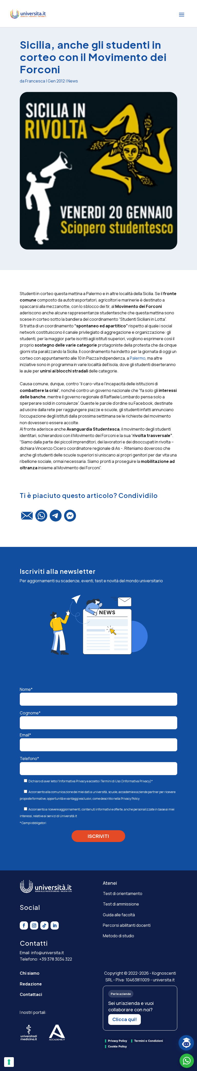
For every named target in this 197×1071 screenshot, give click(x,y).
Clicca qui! (124, 1019)
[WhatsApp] (41, 517)
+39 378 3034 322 (55, 959)
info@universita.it (47, 952)
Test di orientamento (122, 893)
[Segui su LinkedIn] (55, 925)
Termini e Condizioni (148, 1041)
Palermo (137, 358)
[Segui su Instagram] (34, 925)
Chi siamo (30, 973)
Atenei (110, 883)
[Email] (27, 518)
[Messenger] (70, 517)
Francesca (35, 81)
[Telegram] (55, 517)
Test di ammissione (121, 904)
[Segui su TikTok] (44, 925)
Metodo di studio (118, 936)
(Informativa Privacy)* (137, 781)
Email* (25, 735)
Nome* (26, 689)
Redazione (31, 984)
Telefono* (29, 758)
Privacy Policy (130, 798)
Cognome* (30, 713)
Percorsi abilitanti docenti (127, 925)
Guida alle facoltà (119, 915)
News (72, 81)
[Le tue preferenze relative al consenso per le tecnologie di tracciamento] (9, 1062)
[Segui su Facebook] (24, 925)
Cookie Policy (117, 1046)
